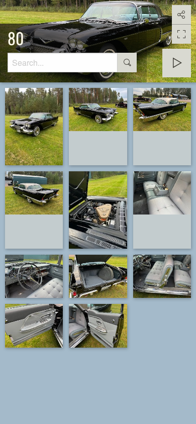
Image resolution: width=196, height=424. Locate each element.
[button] (12, 412)
